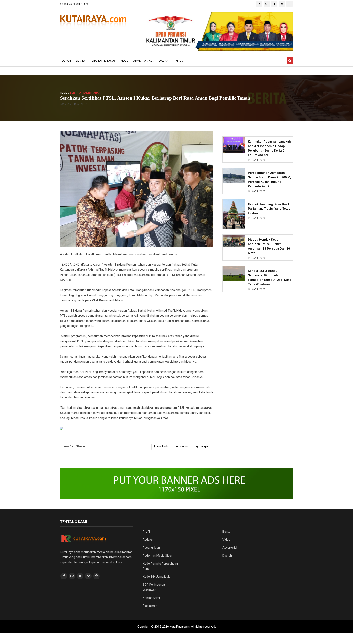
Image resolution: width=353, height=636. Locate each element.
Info (178, 60)
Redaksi (148, 539)
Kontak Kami (151, 598)
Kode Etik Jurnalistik (156, 577)
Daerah (165, 60)
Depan (66, 60)
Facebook (162, 446)
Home (64, 92)
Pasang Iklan (151, 547)
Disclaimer (150, 606)
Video (124, 60)
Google (203, 446)
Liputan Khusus (104, 60)
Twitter (183, 446)
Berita (80, 60)
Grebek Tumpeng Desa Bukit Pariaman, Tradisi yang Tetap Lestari (269, 208)
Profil (146, 532)
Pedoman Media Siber (157, 555)
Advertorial (142, 60)
